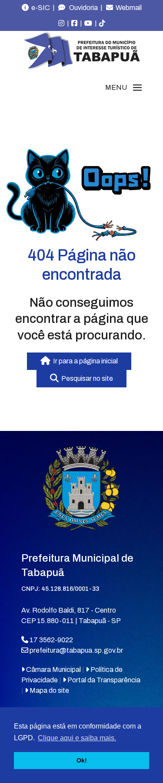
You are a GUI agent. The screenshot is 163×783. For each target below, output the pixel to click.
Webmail (127, 7)
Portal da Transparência (103, 680)
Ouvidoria (81, 7)
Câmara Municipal (53, 669)
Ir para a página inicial (84, 361)
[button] (123, 87)
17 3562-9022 (50, 640)
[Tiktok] (102, 23)
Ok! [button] (82, 760)
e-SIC (39, 7)
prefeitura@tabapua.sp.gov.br (76, 650)
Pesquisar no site (86, 378)
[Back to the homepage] (81, 50)
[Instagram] (61, 23)
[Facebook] (74, 23)
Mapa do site (48, 690)
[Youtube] (88, 23)
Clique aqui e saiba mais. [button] (77, 738)
